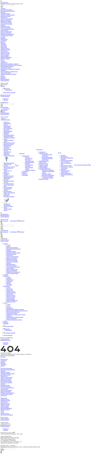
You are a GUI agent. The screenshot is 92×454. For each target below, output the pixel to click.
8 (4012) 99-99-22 (5, 79)
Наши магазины (5, 96)
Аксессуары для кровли (6, 382)
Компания (8, 278)
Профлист (3, 371)
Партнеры (3, 363)
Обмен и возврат (5, 405)
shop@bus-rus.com (6, 95)
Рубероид (3, 383)
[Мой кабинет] (1, 222)
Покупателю (9, 288)
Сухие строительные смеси (7, 387)
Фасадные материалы (6, 391)
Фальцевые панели (5, 372)
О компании (4, 360)
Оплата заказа (4, 402)
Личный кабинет (5, 407)
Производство (4, 359)
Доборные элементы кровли (7, 373)
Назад (9, 245)
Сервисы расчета (5, 399)
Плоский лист (4, 376)
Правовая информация (6, 408)
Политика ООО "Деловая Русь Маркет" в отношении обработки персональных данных (22, 444)
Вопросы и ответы (5, 409)
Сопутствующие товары (6, 394)
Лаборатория (4, 398)
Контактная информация (7, 414)
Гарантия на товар (5, 404)
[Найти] (2, 7)
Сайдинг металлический (7, 377)
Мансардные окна (5, 385)
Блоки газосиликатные (6, 390)
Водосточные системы (6, 381)
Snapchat (5, 100)
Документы (3, 364)
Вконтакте (6, 98)
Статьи (2, 412)
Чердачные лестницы (6, 386)
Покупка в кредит (5, 403)
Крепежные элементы (6, 380)
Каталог (8, 246)
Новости (3, 362)
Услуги (8, 305)
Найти (2, 449)
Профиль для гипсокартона (7, 392)
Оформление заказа (5, 400)
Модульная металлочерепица (8, 369)
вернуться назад (4, 355)
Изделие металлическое (6, 368)
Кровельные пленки (5, 374)
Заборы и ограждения (6, 378)
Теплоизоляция (4, 389)
